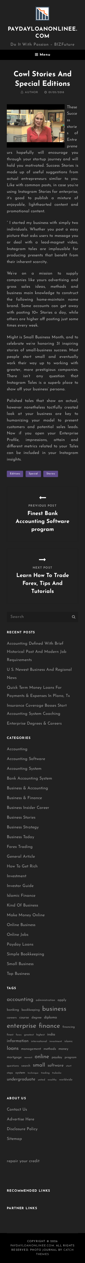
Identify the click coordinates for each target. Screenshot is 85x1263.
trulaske (56, 1073)
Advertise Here (20, 1119)
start (68, 1066)
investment (55, 1041)
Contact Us (17, 1110)
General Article (21, 857)
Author (31, 92)
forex (19, 1035)
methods (50, 1049)
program (70, 1057)
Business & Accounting (27, 788)
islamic (68, 1041)
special (33, 474)
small (39, 1065)
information (18, 1041)
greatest (29, 1034)
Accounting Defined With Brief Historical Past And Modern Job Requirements (36, 652)
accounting (20, 999)
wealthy (52, 1080)
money (63, 1049)
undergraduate (21, 1079)
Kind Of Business (22, 906)
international (39, 1041)
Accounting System (24, 769)
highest (40, 1034)
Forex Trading (20, 847)
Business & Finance (24, 798)
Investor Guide (20, 886)
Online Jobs (17, 935)
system (20, 1073)
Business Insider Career (28, 808)
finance (49, 1026)
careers (12, 1017)
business (54, 1009)
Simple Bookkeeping (25, 954)
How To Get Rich (22, 866)
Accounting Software (26, 759)
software (55, 1065)
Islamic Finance (21, 896)
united (41, 1079)
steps (10, 1073)
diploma (50, 1017)
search (25, 1065)
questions (13, 1066)
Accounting (17, 749)
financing (69, 1026)
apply (62, 1000)
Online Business (21, 925)
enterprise (21, 1026)
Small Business (20, 964)
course (24, 1017)
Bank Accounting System (29, 779)
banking (13, 1010)
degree (36, 1017)
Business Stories (21, 818)
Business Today (20, 837)
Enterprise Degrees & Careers (34, 724)
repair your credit (23, 1161)
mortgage (14, 1057)
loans (13, 1048)
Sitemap (14, 1139)
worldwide (66, 1079)
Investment (16, 876)
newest (28, 1057)
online (42, 1057)
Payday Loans (20, 945)
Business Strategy (23, 827)
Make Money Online (26, 915)
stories (50, 474)
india (51, 1034)
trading (45, 1073)
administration (45, 1000)
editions (15, 474)
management (31, 1049)
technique (33, 1073)
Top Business (18, 974)
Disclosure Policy (22, 1129)
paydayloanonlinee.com (32, 1245)
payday (57, 1057)
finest (10, 1034)
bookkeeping (31, 1010)
